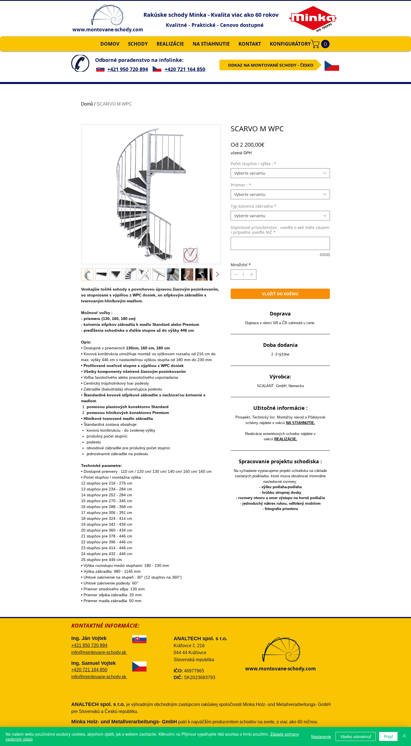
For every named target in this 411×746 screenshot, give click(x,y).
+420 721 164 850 (185, 69)
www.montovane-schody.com (107, 29)
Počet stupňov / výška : (253, 163)
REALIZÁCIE (285, 439)
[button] (321, 44)
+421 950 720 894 (127, 69)
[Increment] (252, 274)
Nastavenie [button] (321, 736)
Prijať (388, 736)
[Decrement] (235, 274)
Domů (87, 104)
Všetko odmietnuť (355, 736)
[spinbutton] (243, 274)
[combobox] (280, 173)
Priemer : (241, 185)
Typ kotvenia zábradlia (253, 206)
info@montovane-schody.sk (99, 652)
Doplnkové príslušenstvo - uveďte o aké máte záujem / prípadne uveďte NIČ (280, 230)
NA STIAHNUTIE (300, 423)
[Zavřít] (404, 736)
